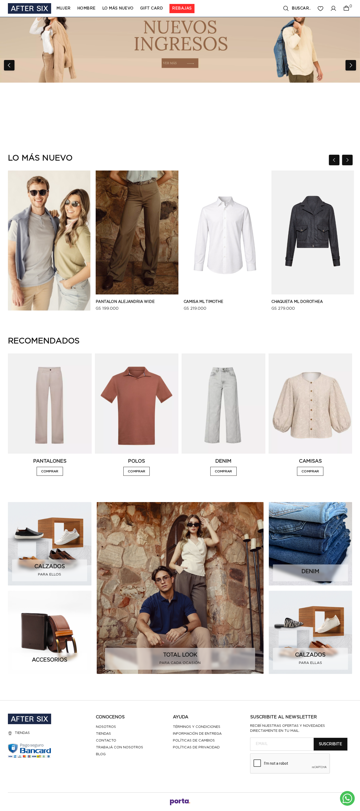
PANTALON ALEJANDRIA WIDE (125, 302)
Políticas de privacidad (196, 747)
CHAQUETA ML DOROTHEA (297, 302)
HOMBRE (86, 8)
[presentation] (9, 65)
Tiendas (22, 733)
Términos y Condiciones (196, 727)
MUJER (63, 8)
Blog (101, 754)
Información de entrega (197, 733)
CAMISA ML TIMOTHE (203, 302)
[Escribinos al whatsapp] (347, 798)
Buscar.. (301, 8)
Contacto (106, 740)
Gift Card (151, 8)
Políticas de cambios (194, 740)
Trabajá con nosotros (119, 747)
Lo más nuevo (118, 8)
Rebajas (182, 8)
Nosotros (106, 727)
